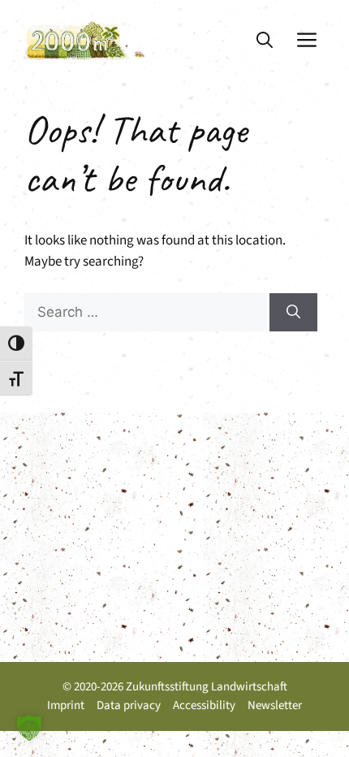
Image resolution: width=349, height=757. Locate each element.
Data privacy (129, 705)
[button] (264, 40)
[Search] (293, 312)
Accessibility (204, 705)
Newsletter (275, 705)
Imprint (65, 705)
